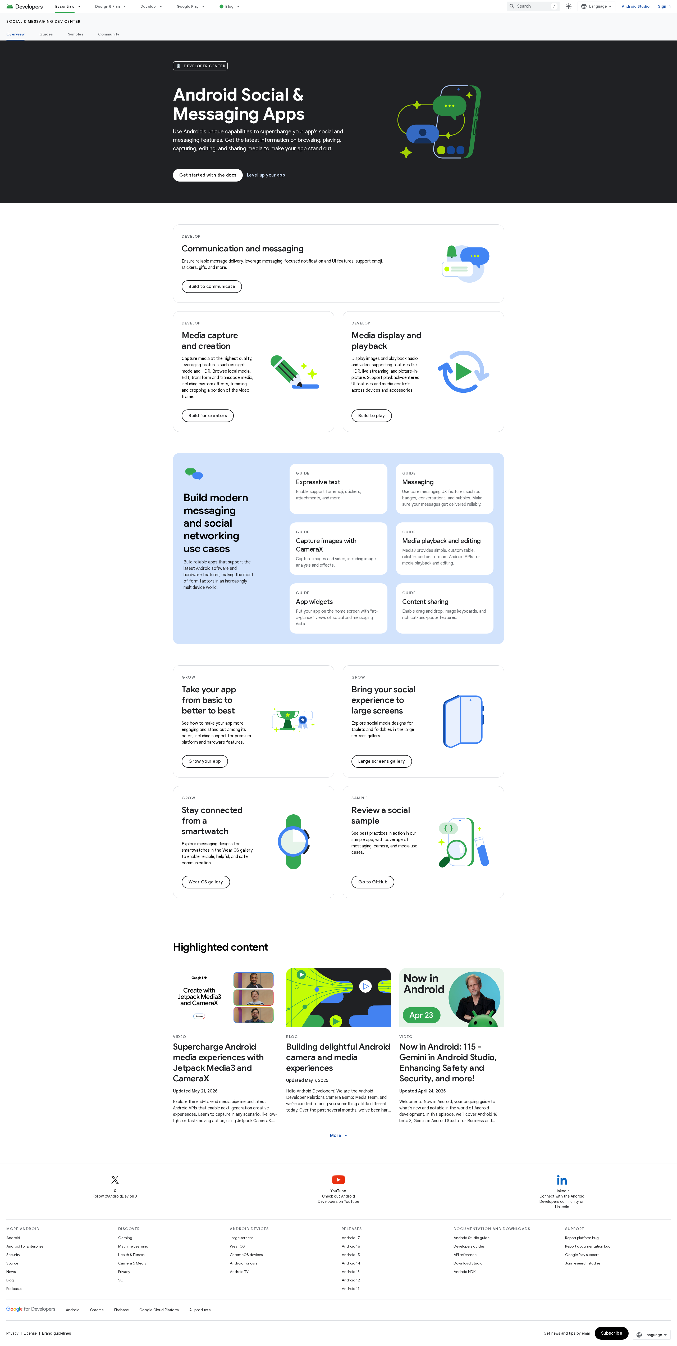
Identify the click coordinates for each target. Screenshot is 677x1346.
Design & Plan (107, 6)
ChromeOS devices (246, 1254)
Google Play (188, 6)
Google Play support (582, 1254)
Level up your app (266, 175)
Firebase (121, 1310)
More (339, 1135)
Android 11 (350, 1288)
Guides (46, 34)
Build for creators (208, 415)
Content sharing (425, 602)
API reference (465, 1254)
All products (200, 1310)
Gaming (125, 1237)
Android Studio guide (472, 1237)
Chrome (97, 1310)
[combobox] (533, 6)
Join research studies (582, 1263)
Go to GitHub (372, 882)
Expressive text (318, 482)
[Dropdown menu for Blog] (241, 6)
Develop (148, 6)
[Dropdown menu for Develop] (163, 6)
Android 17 (351, 1237)
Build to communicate (212, 286)
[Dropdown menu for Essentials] (82, 6)
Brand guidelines (56, 1333)
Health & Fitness (131, 1254)
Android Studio (636, 6)
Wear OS (237, 1246)
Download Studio (468, 1263)
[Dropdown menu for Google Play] (206, 6)
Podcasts (13, 1288)
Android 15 (351, 1254)
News (11, 1271)
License (30, 1333)
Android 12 (351, 1280)
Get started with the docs (207, 175)
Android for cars (243, 1263)
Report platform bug (582, 1237)
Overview (15, 34)
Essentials (65, 6)
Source (12, 1263)
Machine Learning (133, 1246)
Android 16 (351, 1246)
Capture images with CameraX (326, 545)
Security (13, 1254)
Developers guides (469, 1246)
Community (108, 34)
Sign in (664, 6)
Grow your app (205, 761)
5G (120, 1280)
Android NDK (464, 1271)
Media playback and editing (441, 541)
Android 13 (351, 1271)
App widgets (314, 602)
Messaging (418, 482)
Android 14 (351, 1263)
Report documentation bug (588, 1246)
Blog (229, 6)
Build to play (371, 415)
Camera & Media (132, 1263)
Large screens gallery (381, 761)
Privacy (124, 1271)
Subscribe (612, 1333)
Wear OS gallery (206, 882)
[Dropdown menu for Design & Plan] (127, 6)
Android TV (239, 1271)
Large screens (241, 1237)
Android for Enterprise (24, 1246)
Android (13, 1237)
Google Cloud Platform (159, 1310)
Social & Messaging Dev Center (43, 21)
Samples (76, 34)
